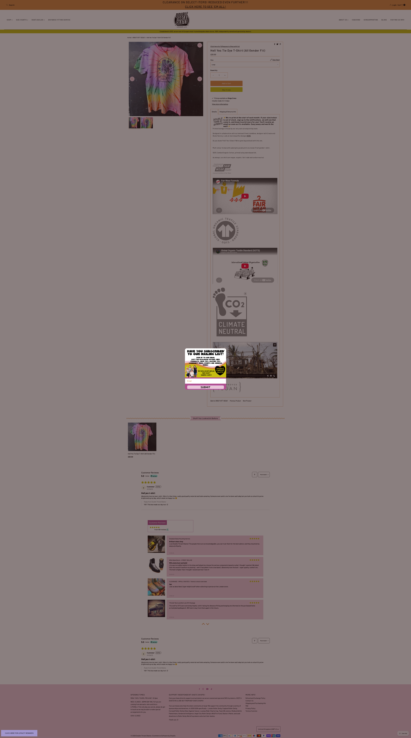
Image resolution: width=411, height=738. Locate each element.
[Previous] (132, 79)
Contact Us (249, 701)
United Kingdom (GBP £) (267, 729)
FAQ (247, 706)
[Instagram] (203, 689)
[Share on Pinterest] (280, 44)
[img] (155, 527)
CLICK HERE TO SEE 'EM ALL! (205, 6)
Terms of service (251, 711)
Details (214, 112)
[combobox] (71, 5)
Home (129, 37)
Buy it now (226, 90)
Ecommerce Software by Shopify (163, 736)
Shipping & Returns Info (228, 112)
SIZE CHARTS (21, 20)
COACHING (356, 20)
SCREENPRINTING (371, 20)
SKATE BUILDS (38, 20)
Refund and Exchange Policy (255, 698)
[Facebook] (199, 689)
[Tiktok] (211, 689)
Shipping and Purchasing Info (256, 703)
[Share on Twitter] (277, 44)
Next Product (247, 401)
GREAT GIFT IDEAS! (139, 37)
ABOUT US (343, 20)
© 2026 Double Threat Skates (141, 736)
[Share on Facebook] (274, 44)
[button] (203, 624)
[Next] (199, 79)
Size (211, 60)
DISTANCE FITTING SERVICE (59, 20)
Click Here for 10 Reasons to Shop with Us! (225, 46)
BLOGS (384, 20)
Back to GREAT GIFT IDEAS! (219, 401)
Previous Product (235, 401)
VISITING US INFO (397, 20)
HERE (249, 136)
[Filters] (254, 474)
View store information (220, 104)
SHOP (9, 20)
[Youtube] (207, 689)
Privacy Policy (250, 708)
